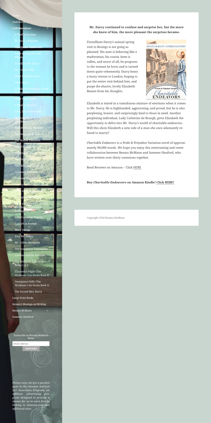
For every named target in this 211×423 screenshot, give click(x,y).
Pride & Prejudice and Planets (28, 55)
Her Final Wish (24, 159)
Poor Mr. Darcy (24, 236)
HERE (137, 167)
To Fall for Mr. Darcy (27, 63)
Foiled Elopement (25, 146)
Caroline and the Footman (30, 255)
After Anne (21, 82)
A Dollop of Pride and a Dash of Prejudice (32, 90)
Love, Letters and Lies (28, 111)
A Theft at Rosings (25, 34)
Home (15, 15)
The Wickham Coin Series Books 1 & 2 (30, 263)
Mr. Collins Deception (27, 242)
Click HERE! (165, 182)
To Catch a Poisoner (26, 41)
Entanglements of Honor (29, 197)
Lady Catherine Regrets (29, 217)
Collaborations (21, 28)
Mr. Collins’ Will (24, 70)
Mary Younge (22, 230)
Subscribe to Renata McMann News (31, 336)
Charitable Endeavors (28, 47)
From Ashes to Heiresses (29, 191)
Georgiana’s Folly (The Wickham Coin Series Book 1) (32, 283)
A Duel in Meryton (25, 105)
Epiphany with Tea (26, 172)
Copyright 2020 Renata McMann (106, 217)
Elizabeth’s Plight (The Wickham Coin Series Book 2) (32, 273)
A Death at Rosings (26, 223)
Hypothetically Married (29, 127)
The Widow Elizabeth (27, 140)
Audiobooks (19, 22)
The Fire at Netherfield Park (31, 184)
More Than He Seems (27, 76)
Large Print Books (22, 298)
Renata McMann (22, 310)
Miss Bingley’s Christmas (29, 165)
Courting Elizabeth (26, 178)
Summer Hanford (22, 317)
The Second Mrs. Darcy (28, 291)
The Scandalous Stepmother (31, 249)
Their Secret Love (25, 98)
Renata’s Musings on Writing (29, 304)
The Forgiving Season (27, 134)
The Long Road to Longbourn (25, 119)
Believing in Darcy (25, 153)
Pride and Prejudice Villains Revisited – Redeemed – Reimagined (31, 207)
